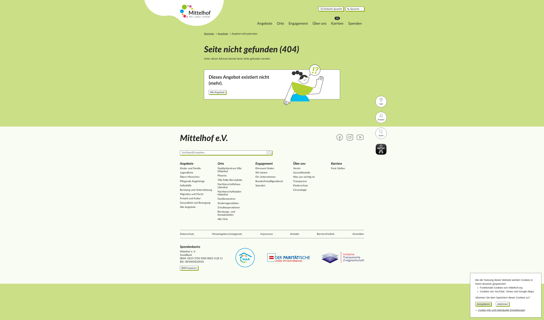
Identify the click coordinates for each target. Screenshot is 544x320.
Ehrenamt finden (264, 168)
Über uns (319, 23)
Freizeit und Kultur (190, 198)
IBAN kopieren (189, 268)
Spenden (355, 23)
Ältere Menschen (189, 177)
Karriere (338, 22)
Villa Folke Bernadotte (230, 180)
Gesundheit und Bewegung (195, 203)
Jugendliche (186, 172)
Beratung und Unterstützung (196, 190)
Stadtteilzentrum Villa (229, 170)
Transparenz (300, 181)
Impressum (266, 234)
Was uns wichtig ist (304, 177)
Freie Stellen (338, 168)
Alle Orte (223, 219)
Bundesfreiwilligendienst (269, 181)
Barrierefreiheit (325, 234)
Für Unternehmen (265, 177)
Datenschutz (187, 234)
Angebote (264, 23)
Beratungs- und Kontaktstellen (226, 213)
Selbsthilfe (186, 185)
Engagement (298, 23)
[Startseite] (195, 11)
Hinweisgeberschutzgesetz (227, 234)
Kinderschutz (300, 185)
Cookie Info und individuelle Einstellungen (501, 310)
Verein (296, 168)
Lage (381, 104)
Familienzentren (226, 199)
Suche (381, 136)
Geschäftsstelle (301, 172)
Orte (280, 23)
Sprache (354, 9)
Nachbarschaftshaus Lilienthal (229, 186)
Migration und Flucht (191, 194)
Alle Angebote (217, 92)
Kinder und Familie (190, 168)
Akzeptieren (483, 304)
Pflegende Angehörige (192, 181)
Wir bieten (261, 172)
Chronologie (300, 190)
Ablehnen (502, 304)
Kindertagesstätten (228, 203)
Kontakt (381, 120)
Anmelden (358, 234)
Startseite (209, 34)
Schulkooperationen (229, 207)
